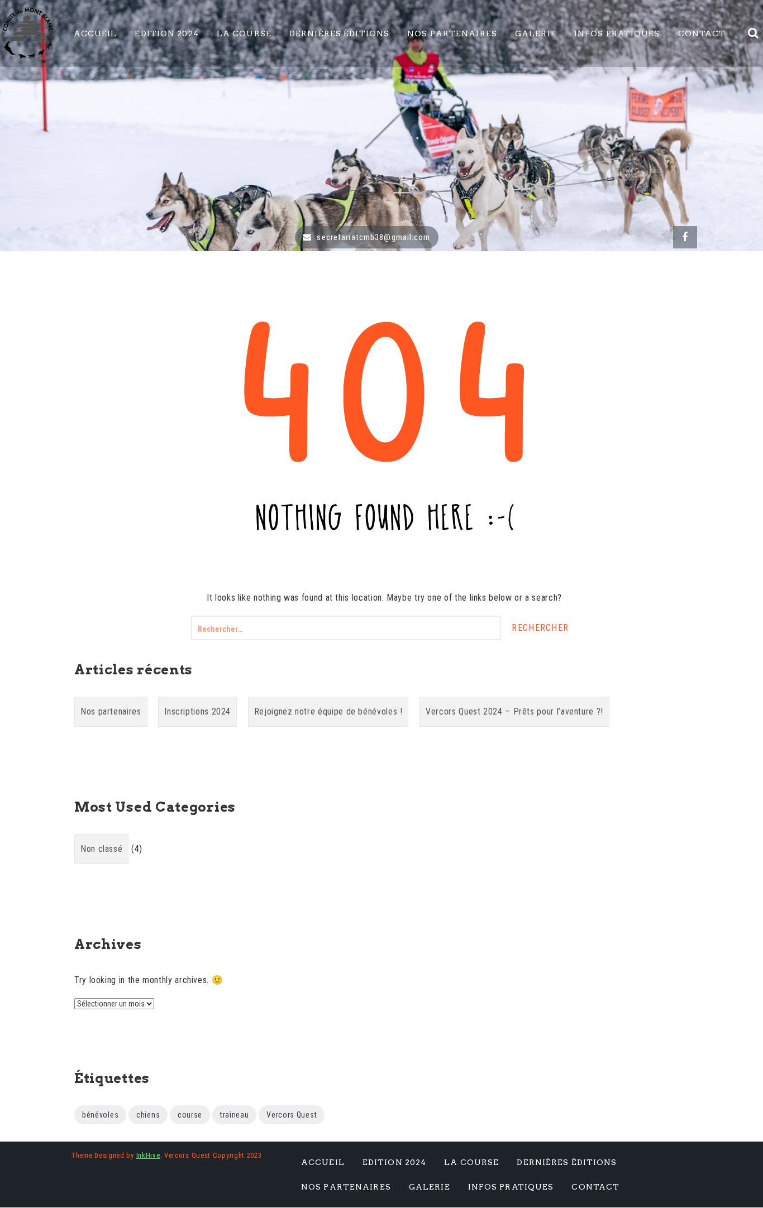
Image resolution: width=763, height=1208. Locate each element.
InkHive (148, 1155)
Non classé (101, 848)
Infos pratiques (617, 33)
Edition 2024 (166, 33)
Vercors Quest (291, 1114)
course (190, 1114)
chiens (148, 1114)
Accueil (95, 33)
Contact (702, 33)
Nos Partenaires (452, 33)
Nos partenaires (110, 711)
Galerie (535, 33)
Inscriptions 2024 (197, 711)
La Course (244, 33)
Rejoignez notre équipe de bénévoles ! (328, 711)
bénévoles (100, 1114)
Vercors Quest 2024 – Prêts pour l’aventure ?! (514, 711)
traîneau (234, 1114)
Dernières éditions (339, 33)
